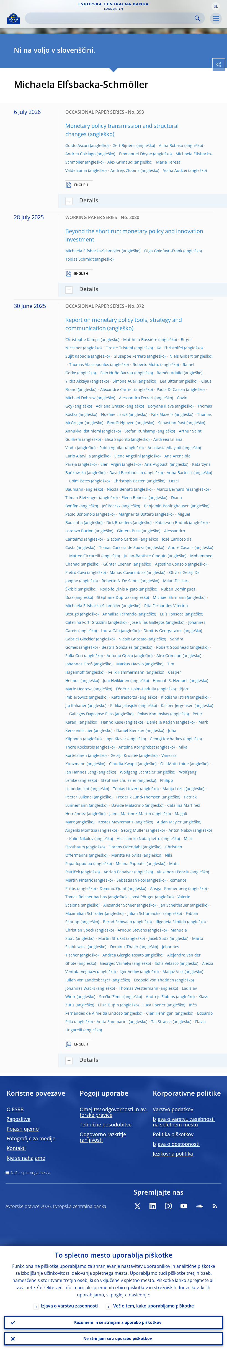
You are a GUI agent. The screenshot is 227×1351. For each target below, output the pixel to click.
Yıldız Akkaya (77, 381)
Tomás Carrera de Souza (122, 548)
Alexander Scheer (119, 905)
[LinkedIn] (152, 1206)
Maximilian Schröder (84, 914)
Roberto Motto (146, 365)
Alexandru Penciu (173, 872)
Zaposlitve (18, 1119)
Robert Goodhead (172, 648)
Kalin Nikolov (81, 839)
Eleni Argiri (110, 465)
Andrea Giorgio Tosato (123, 955)
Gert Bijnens (123, 146)
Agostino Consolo (171, 564)
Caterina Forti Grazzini (86, 623)
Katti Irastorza (124, 697)
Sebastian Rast (171, 423)
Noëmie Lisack (114, 415)
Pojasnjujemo (23, 1129)
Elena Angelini (127, 456)
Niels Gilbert (181, 356)
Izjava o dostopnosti (176, 1144)
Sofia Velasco (167, 964)
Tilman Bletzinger (81, 498)
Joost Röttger (142, 897)
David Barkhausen (126, 473)
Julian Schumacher (144, 914)
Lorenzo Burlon (79, 531)
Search (197, 18)
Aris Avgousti (157, 465)
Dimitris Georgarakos (162, 631)
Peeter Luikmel (79, 797)
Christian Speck (79, 930)
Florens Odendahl (125, 847)
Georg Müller (133, 831)
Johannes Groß (79, 664)
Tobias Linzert (126, 789)
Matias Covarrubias (128, 573)
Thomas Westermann (138, 989)
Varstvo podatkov (173, 1109)
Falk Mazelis (162, 415)
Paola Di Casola (171, 390)
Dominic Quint (113, 889)
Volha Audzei (175, 171)
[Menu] (216, 18)
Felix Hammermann (126, 673)
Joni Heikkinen (116, 681)
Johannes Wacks (80, 989)
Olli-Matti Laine (174, 764)
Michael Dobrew (80, 398)
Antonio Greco (120, 656)
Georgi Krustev (124, 756)
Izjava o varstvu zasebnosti (69, 1306)
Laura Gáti (110, 631)
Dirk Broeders (119, 523)
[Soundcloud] (199, 1206)
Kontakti (16, 1148)
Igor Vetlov (129, 972)
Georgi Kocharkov (166, 739)
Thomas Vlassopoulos (89, 365)
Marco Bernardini (172, 490)
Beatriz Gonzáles (117, 648)
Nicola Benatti (120, 490)
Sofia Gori (74, 656)
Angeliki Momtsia (81, 831)
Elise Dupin (108, 1005)
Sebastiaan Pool (131, 880)
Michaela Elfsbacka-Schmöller (93, 251)
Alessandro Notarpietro (138, 839)
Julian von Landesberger (87, 980)
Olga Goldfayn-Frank (163, 251)
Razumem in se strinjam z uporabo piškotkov (117, 1323)
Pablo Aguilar (111, 448)
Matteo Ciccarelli (84, 556)
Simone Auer (124, 381)
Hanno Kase (112, 722)
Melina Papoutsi (131, 864)
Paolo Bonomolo (80, 515)
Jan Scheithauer (174, 905)
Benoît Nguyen (121, 423)
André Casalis (181, 548)
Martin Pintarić (79, 880)
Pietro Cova (75, 573)
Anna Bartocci (179, 473)
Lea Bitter (169, 381)
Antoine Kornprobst (136, 747)
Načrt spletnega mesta (30, 1173)
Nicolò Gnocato (132, 639)
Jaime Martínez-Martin (130, 814)
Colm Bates (79, 481)
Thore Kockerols (80, 747)
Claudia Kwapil (123, 764)
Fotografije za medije (31, 1138)
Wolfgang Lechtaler (138, 772)
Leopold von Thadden (154, 980)
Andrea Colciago (80, 154)
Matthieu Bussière (140, 340)
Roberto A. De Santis (121, 581)
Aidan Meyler (169, 822)
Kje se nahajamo (26, 1158)
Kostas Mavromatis (115, 822)
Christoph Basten (130, 481)
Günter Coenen (117, 564)
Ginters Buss (129, 531)
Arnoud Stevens (132, 930)
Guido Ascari (77, 146)
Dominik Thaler (124, 947)
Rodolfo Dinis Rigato (119, 589)
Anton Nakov (180, 831)
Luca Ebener (154, 1005)
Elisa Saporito (117, 440)
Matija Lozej (173, 789)
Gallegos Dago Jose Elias (91, 714)
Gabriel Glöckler (80, 639)
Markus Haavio (130, 664)
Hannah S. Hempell (171, 681)
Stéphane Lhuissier (118, 781)
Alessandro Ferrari (136, 398)
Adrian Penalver (118, 872)
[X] (137, 1206)
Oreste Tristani (119, 348)
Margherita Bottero (136, 515)
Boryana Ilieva (161, 406)
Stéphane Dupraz (113, 598)
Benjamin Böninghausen (167, 506)
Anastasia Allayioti (164, 448)
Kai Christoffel (170, 348)
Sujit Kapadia (77, 356)
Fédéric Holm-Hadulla (136, 689)
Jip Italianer (76, 706)
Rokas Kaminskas (153, 714)
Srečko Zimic (110, 997)
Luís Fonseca (172, 614)
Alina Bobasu (171, 146)
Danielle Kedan (161, 722)
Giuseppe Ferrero (130, 356)
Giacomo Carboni (122, 539)
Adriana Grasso (110, 406)
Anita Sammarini (112, 1022)
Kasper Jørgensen (177, 706)
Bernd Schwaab (117, 922)
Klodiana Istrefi (175, 697)
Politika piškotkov (173, 1134)
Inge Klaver (115, 739)
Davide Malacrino (127, 806)
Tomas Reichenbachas (86, 897)
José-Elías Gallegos (147, 623)
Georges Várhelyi (115, 964)
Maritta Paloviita (126, 856)
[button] (215, 6)
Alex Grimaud (120, 162)
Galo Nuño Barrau (116, 373)
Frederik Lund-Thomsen (138, 797)
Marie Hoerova (78, 689)
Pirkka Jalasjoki (123, 706)
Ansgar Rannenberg (168, 889)
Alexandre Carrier (116, 390)
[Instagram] (168, 1206)
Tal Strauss (161, 1022)
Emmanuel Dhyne (135, 154)
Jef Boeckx (111, 506)
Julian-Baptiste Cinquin (145, 556)
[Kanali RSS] (214, 1206)
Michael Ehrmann (169, 598)
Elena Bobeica (135, 498)
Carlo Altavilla (78, 456)
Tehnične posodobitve (105, 1125)
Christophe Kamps (82, 340)
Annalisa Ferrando (119, 614)
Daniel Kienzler (130, 731)
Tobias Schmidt (79, 259)
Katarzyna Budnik (171, 523)
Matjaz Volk (173, 972)
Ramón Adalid (170, 373)
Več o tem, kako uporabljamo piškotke (153, 1306)
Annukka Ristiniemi (83, 431)
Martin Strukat (111, 939)
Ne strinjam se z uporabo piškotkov (117, 1339)
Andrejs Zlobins (125, 171)
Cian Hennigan (160, 1014)
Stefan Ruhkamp (140, 431)
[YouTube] (183, 1206)
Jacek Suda (159, 939)
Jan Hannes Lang (80, 772)
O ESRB (15, 1109)
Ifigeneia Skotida (171, 922)
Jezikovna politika (173, 1154)
